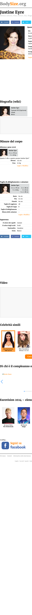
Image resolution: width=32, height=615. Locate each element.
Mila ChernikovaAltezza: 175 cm (24, 349)
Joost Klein (8, 425)
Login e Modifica (22, 166)
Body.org (13, 3)
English (17, 461)
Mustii (24, 425)
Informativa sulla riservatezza (22, 456)
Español (27, 461)
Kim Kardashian (8, 349)
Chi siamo (3, 456)
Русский (21, 461)
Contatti (9, 456)
